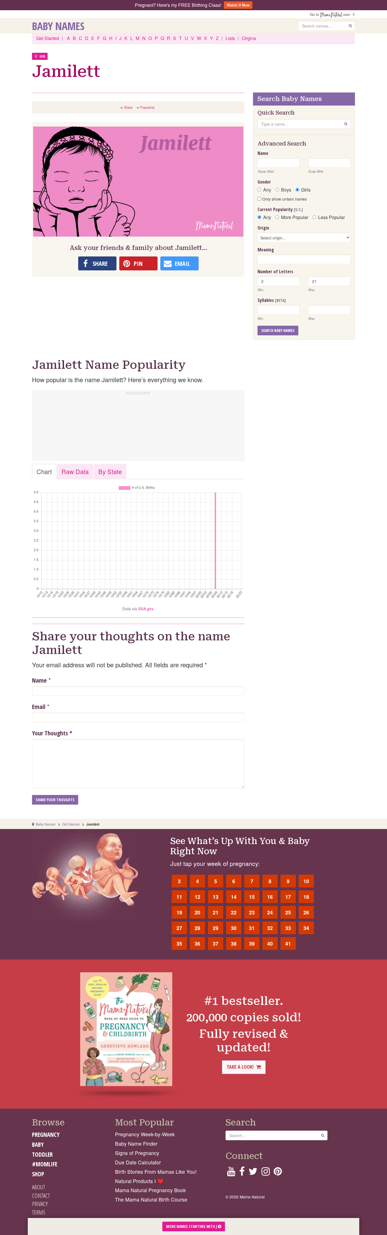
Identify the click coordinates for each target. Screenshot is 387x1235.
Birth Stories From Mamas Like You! (156, 1171)
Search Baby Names (278, 330)
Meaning (266, 250)
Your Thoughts (52, 733)
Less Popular (331, 217)
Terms (38, 1212)
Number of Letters (275, 271)
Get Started (47, 38)
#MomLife (44, 1164)
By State (110, 471)
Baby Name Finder (136, 1143)
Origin (263, 228)
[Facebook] (241, 1173)
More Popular (294, 217)
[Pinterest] (278, 1173)
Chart (44, 471)
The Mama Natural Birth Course (151, 1199)
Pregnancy (45, 1135)
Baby (38, 1144)
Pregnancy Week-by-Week (145, 1134)
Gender (264, 182)
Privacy (40, 1204)
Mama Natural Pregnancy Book (150, 1190)
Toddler (42, 1154)
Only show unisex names (284, 199)
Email (38, 706)
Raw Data (75, 471)
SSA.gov (145, 608)
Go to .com (331, 14)
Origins (249, 38)
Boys (286, 190)
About (38, 1187)
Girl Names (71, 824)
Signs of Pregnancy (137, 1152)
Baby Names (58, 26)
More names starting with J (192, 1226)
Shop (38, 1174)
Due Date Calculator (138, 1162)
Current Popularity (280, 209)
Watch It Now (238, 5)
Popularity (147, 107)
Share (128, 107)
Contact (41, 1196)
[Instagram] (265, 1173)
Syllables (272, 300)
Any (267, 190)
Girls (306, 190)
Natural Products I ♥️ (139, 1180)
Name (39, 680)
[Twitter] (253, 1173)
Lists (230, 38)
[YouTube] (231, 1173)
